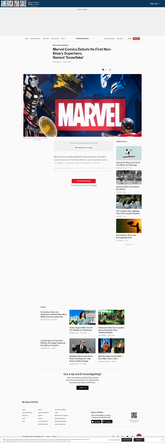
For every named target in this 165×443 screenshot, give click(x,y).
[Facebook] (113, 436)
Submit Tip (82, 387)
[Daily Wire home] (82, 39)
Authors (40, 415)
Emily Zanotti (57, 62)
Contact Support (43, 421)
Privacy (54, 436)
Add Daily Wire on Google (85, 147)
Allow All (138, 439)
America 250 (55, 38)
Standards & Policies (61, 421)
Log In (94, 185)
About (40, 409)
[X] (118, 436)
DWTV (63, 38)
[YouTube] (127, 436)
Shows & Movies (35, 38)
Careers (40, 418)
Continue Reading (84, 181)
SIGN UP (136, 38)
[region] (82, 440)
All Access (46, 38)
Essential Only (127, 439)
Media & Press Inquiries (61, 415)
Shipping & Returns (60, 418)
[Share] (110, 70)
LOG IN (129, 38)
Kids (23, 421)
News (26, 38)
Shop (23, 418)
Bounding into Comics (63, 168)
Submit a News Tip (60, 424)
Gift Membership (43, 424)
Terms (48, 436)
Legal (56, 412)
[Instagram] (122, 436)
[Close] (162, 440)
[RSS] (132, 436)
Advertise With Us (43, 412)
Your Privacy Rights (60, 409)
